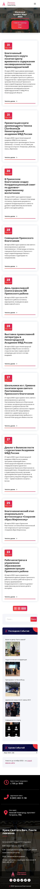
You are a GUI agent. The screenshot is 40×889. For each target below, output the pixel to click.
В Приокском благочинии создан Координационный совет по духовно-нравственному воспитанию (20, 186)
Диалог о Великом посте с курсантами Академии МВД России (19, 450)
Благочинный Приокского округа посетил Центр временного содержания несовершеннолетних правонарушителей (20, 60)
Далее (23, 608)
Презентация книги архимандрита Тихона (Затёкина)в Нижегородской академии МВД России (18, 128)
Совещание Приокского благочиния (19, 239)
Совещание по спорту (13, 720)
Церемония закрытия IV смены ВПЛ (18, 700)
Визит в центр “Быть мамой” (15, 640)
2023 (19, 25)
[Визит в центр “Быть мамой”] (12, 649)
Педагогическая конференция (16, 660)
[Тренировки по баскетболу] (12, 689)
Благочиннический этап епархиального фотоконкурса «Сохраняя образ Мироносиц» (20, 515)
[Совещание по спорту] (12, 729)
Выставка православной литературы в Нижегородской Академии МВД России (19, 338)
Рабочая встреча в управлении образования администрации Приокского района (16, 566)
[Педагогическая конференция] (12, 669)
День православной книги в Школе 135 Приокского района (17, 290)
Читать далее (10, 101)
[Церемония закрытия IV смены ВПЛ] (12, 709)
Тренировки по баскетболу (14, 680)
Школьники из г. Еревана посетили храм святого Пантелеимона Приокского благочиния (20, 389)
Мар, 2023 (8, 45)
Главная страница (20, 23)
